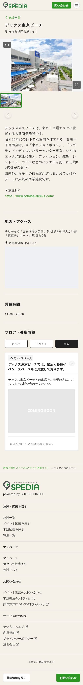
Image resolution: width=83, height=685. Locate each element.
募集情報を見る (16, 678)
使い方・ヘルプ (13, 627)
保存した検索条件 (15, 564)
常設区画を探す (13, 529)
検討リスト (10, 569)
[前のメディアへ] (8, 115)
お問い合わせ (68, 678)
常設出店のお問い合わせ (19, 598)
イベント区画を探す (16, 523)
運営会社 (9, 644)
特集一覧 (9, 535)
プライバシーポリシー (18, 638)
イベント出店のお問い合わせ (22, 592)
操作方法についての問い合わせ (24, 604)
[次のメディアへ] (75, 115)
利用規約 (9, 632)
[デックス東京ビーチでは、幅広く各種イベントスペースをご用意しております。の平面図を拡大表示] (41, 411)
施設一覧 (9, 517)
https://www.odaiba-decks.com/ (29, 196)
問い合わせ (61, 5)
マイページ (10, 558)
